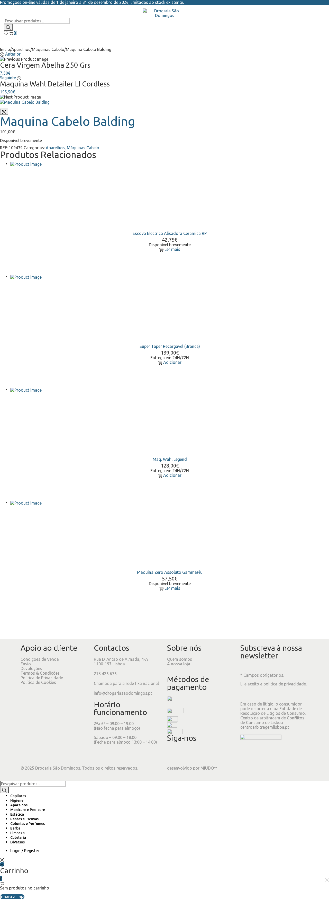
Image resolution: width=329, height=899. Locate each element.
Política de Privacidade (42, 677)
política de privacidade (284, 684)
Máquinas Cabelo (48, 49)
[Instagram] (187, 753)
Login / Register (24, 850)
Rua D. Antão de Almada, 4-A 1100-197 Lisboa (121, 661)
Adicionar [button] (172, 362)
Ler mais (172, 249)
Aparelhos (20, 49)
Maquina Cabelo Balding (67, 121)
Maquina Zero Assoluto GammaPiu (170, 572)
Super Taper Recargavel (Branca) (170, 346)
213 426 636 (105, 673)
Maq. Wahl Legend (170, 459)
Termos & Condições (40, 673)
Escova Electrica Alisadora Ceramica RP (170, 233)
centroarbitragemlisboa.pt (264, 727)
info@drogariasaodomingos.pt (123, 693)
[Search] (8, 27)
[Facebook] (173, 753)
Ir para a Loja (12, 896)
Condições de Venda (40, 659)
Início (5, 49)
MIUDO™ (208, 768)
